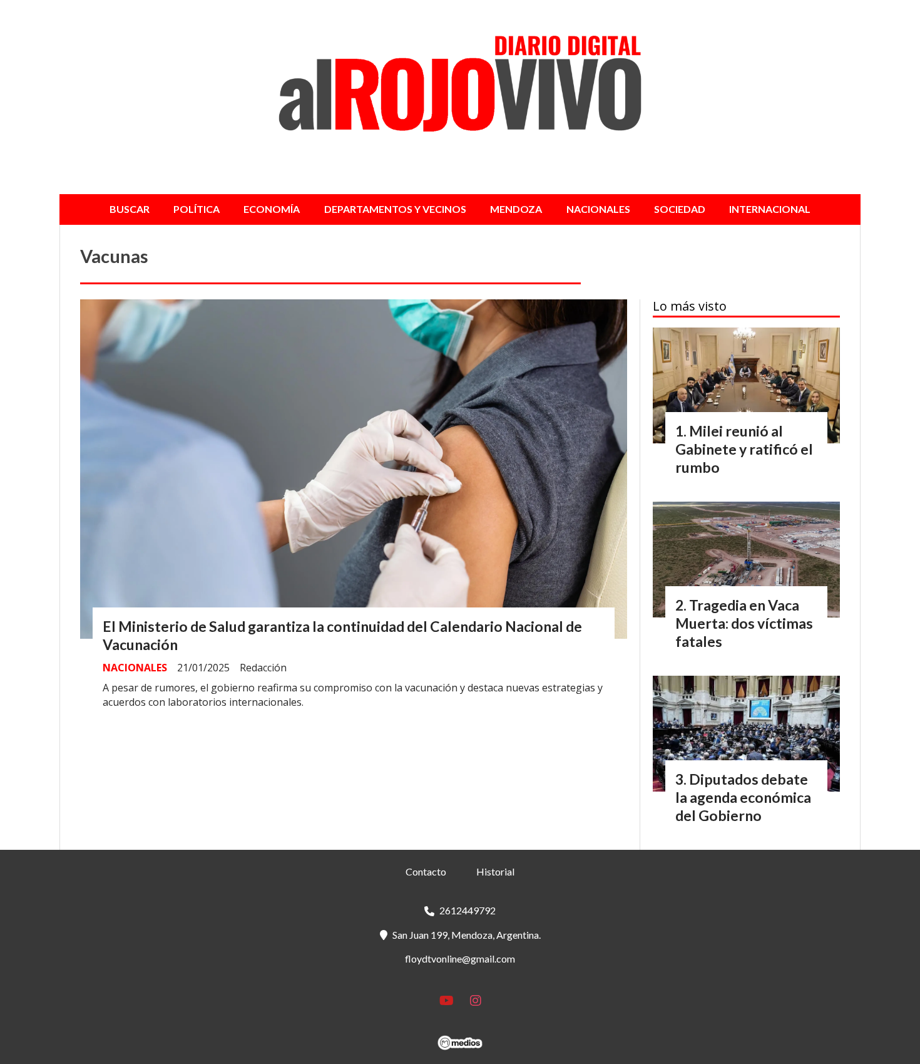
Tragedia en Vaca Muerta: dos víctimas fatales (744, 623)
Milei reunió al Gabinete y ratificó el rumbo (744, 449)
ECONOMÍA (271, 209)
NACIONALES (598, 209)
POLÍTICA (196, 209)
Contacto (426, 871)
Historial (495, 871)
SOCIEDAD (679, 209)
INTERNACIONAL (769, 209)
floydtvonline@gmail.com (460, 958)
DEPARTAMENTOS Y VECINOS (395, 209)
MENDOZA (516, 209)
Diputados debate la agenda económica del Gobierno (743, 797)
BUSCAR (130, 209)
